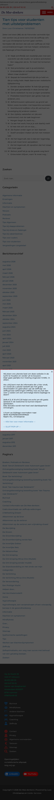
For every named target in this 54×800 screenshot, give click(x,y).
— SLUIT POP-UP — (12, 427)
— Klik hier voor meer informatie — (19, 422)
